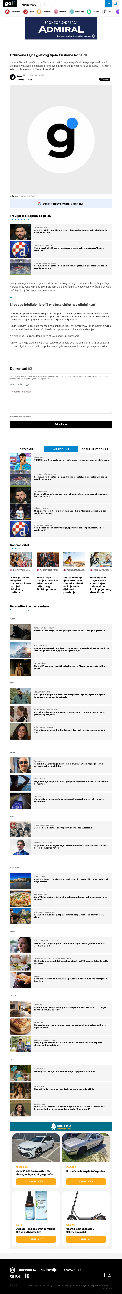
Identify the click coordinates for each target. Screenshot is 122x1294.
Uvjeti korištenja (79, 1285)
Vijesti (31, 12)
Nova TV (12, 1270)
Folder (15, 1276)
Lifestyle (62, 12)
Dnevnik (27, 1270)
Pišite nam (33, 1285)
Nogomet (28, 4)
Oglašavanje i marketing (60, 1285)
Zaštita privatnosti (95, 1285)
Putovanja (79, 12)
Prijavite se (61, 424)
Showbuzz (72, 1270)
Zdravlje (96, 12)
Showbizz (46, 12)
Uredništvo (44, 1285)
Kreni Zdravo (27, 1276)
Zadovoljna (50, 1270)
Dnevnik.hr (15, 12)
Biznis (110, 12)
